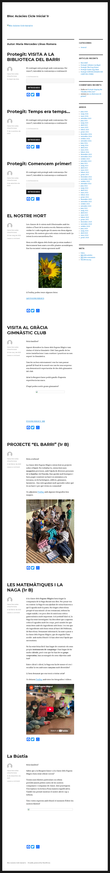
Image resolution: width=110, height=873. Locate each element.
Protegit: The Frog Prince (90, 67)
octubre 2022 (85, 181)
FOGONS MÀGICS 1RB (35, 421)
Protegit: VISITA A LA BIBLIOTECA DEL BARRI (33, 57)
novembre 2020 (86, 224)
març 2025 (84, 127)
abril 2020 (84, 233)
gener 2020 (85, 237)
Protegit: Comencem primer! (39, 163)
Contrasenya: (32, 76)
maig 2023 (84, 166)
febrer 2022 (85, 195)
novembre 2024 (86, 136)
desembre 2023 (86, 154)
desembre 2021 (86, 199)
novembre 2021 (86, 202)
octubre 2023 (85, 159)
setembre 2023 (86, 161)
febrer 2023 (85, 172)
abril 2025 (84, 125)
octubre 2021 (85, 204)
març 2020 (84, 235)
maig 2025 (84, 123)
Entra (83, 253)
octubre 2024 (85, 139)
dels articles (86, 255)
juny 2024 (84, 143)
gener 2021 (85, 219)
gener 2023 (85, 175)
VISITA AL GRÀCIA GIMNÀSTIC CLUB (27, 330)
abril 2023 (84, 168)
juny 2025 (84, 121)
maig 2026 (84, 114)
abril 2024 (84, 148)
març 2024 (84, 150)
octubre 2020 (85, 226)
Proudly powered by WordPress (39, 863)
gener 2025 (85, 132)
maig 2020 (84, 231)
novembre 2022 (86, 179)
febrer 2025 (85, 130)
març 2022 (84, 193)
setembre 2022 (86, 184)
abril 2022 (84, 190)
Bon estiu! (84, 63)
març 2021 (84, 215)
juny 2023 (84, 163)
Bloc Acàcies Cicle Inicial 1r (28, 16)
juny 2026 (84, 112)
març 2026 (84, 116)
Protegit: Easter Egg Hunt (90, 70)
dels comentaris (88, 257)
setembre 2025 (86, 118)
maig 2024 (84, 145)
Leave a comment (13, 238)
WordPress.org (86, 260)
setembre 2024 (86, 141)
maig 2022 (84, 188)
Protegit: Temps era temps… (38, 111)
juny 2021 (84, 208)
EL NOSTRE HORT (26, 215)
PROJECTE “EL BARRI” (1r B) (38, 444)
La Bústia (17, 756)
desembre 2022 (86, 177)
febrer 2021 (85, 217)
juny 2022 (84, 186)
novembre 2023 (86, 157)
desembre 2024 (86, 134)
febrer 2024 (85, 152)
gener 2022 (85, 197)
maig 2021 (84, 211)
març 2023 (84, 170)
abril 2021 (84, 213)
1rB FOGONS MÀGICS (35, 298)
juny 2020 (84, 228)
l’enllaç (40, 492)
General (83, 47)
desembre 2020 (86, 222)
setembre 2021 (86, 206)
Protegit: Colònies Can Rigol (90, 65)
